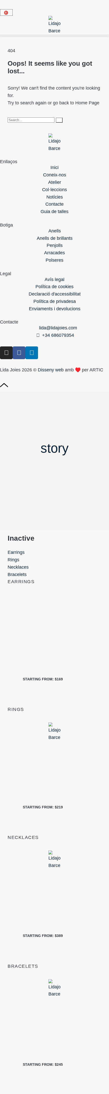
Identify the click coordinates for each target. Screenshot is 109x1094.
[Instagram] (6, 352)
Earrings (16, 552)
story (55, 448)
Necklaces (18, 567)
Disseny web (51, 369)
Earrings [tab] (21, 581)
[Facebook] (19, 352)
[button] (54, 35)
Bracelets (17, 574)
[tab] (54, 552)
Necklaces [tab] (23, 837)
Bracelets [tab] (23, 966)
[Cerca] (59, 120)
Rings (13, 559)
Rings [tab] (16, 709)
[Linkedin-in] (31, 352)
